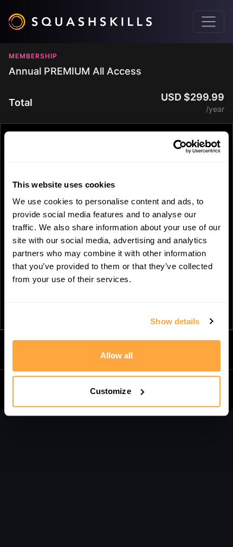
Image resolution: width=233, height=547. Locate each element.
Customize (110, 391)
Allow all (116, 355)
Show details (174, 321)
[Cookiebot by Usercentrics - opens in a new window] (173, 146)
